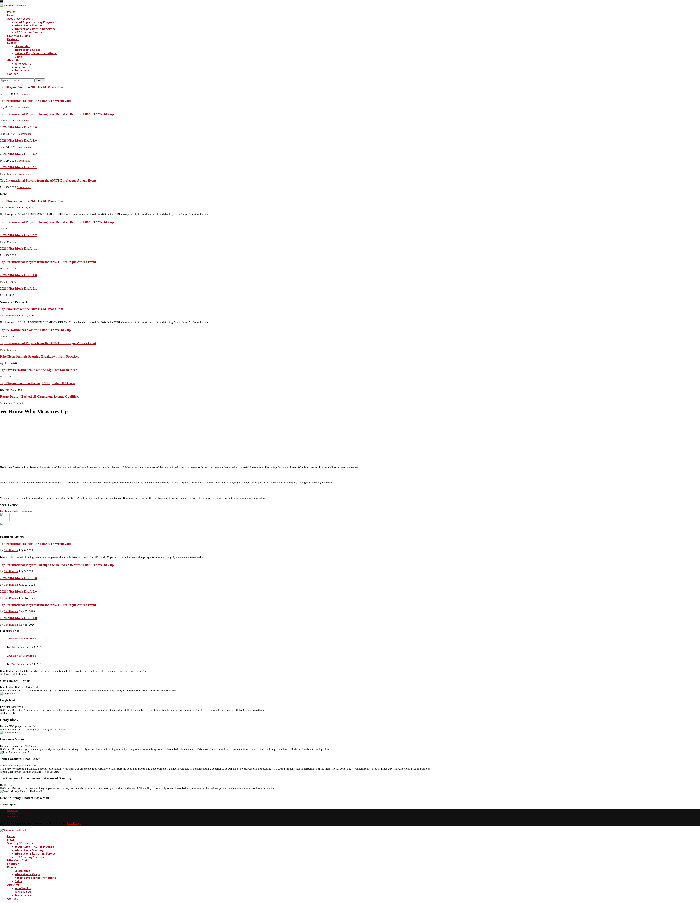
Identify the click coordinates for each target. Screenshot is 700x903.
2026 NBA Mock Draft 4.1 (18, 167)
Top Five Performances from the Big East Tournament (38, 370)
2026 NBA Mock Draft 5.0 (18, 140)
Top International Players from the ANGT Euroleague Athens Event (48, 180)
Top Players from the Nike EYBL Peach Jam (31, 87)
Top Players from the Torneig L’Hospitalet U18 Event (37, 383)
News (10, 15)
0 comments (23, 93)
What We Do (23, 67)
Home (11, 11)
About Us (13, 60)
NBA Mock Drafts (18, 35)
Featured (13, 39)
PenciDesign (74, 823)
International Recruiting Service (35, 28)
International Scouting (29, 25)
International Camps (27, 49)
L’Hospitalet (22, 46)
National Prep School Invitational (36, 53)
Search (39, 80)
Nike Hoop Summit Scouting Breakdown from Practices (39, 356)
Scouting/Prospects (20, 18)
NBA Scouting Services (29, 32)
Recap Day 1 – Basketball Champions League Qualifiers (39, 396)
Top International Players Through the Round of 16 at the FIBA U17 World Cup (57, 114)
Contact (12, 73)
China (18, 56)
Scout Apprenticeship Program (34, 22)
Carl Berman (11, 207)
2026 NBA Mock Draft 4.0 (18, 275)
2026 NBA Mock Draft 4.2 (18, 154)
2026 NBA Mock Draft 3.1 (18, 288)
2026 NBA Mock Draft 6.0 (18, 127)
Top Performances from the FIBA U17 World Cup (35, 100)
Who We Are (23, 63)
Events (11, 42)
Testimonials (23, 70)
